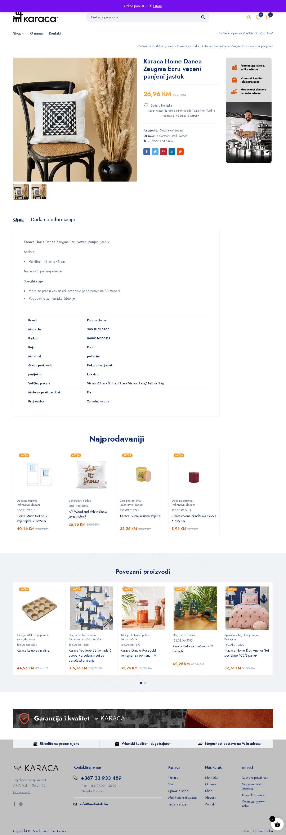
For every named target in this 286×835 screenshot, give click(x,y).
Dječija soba (250, 635)
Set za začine (129, 639)
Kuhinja (21, 635)
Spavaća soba (232, 635)
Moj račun (212, 777)
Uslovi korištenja (253, 795)
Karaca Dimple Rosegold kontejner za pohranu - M (138, 653)
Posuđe (91, 635)
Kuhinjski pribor (26, 639)
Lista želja (261, 14)
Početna (143, 46)
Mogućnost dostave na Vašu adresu (233, 743)
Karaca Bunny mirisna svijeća (140, 516)
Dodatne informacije (53, 219)
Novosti (210, 797)
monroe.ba (265, 831)
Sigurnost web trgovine (252, 786)
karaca (183, 136)
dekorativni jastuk (167, 136)
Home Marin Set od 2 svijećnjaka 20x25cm (32, 518)
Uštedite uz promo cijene (59, 743)
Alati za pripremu (37, 635)
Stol (71, 635)
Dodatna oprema (162, 46)
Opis (18, 219)
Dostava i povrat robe (253, 803)
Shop (209, 791)
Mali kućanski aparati (182, 797)
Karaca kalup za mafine (33, 650)
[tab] (18, 219)
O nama (210, 784)
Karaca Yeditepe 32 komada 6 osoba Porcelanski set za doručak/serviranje (90, 655)
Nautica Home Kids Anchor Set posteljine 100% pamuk (246, 653)
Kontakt (210, 804)
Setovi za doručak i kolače (85, 639)
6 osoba (80, 635)
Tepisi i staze (177, 804)
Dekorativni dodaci (188, 46)
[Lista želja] (157, 105)
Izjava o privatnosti (255, 777)
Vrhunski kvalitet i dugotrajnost (146, 743)
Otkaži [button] (157, 6)
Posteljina (230, 639)
